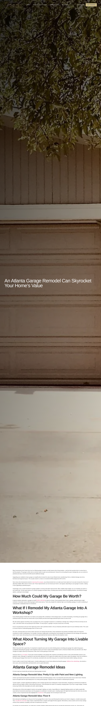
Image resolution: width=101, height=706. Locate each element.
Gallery (44, 4)
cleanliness (40, 692)
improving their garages (37, 582)
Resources (65, 4)
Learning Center (54, 4)
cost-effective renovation (21, 700)
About (28, 4)
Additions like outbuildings (73, 661)
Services (35, 4)
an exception (24, 654)
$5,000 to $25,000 (40, 600)
